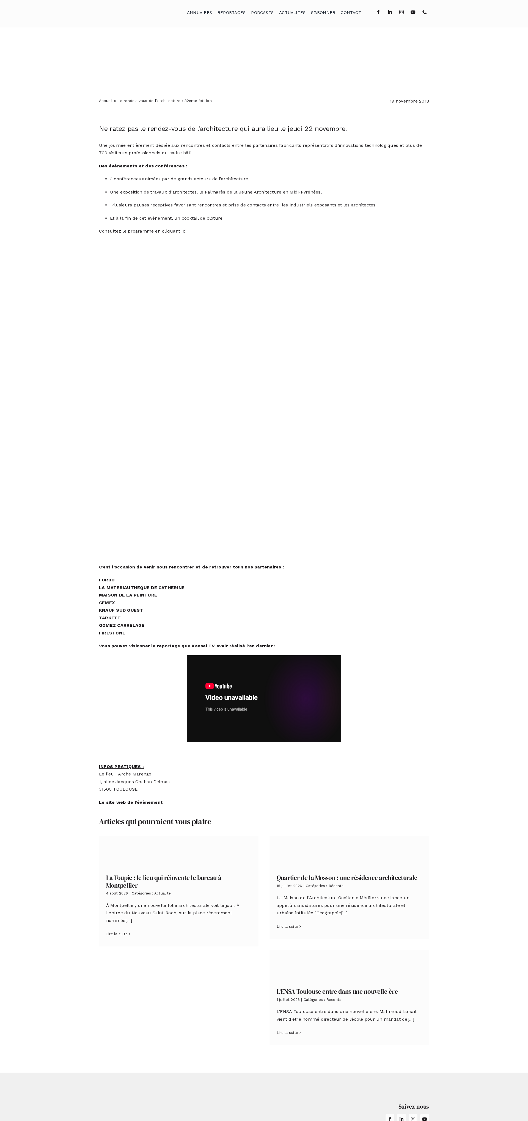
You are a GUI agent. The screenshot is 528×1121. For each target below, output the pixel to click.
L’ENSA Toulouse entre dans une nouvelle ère (337, 991)
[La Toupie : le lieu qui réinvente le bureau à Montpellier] (178, 851)
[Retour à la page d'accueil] (127, 11)
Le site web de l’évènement (131, 802)
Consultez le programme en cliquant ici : (145, 231)
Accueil (106, 100)
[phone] (424, 12)
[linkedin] (390, 12)
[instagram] (401, 12)
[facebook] (378, 12)
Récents (336, 886)
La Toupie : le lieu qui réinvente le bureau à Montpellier (163, 881)
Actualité (162, 893)
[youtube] (413, 12)
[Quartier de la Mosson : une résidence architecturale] (349, 851)
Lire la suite (117, 934)
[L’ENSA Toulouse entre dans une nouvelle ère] (349, 964)
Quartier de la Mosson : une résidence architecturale (347, 877)
